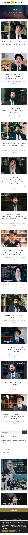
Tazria (2, 456)
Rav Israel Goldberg (20, 257)
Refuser (12, 531)
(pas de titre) (4, 446)
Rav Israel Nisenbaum (20, 115)
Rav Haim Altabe (20, 387)
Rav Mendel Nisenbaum (20, 150)
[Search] (24, 432)
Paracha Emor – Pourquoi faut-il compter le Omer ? (14, 145)
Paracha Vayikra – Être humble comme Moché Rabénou (14, 416)
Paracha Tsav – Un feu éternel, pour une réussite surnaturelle (14, 252)
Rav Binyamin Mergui (20, 354)
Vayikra (14, 49)
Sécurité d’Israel (5, 452)
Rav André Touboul (20, 186)
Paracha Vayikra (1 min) (14, 285)
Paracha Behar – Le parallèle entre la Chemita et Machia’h (13, 76)
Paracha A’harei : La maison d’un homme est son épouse (14, 350)
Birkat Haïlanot (5, 449)
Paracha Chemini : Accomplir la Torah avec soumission (14, 111)
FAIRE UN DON (14, 510)
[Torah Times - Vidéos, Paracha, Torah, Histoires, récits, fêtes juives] (11, 2)
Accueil (4, 12)
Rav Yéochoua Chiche (20, 81)
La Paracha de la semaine (16, 12)
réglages (5, 528)
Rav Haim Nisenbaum (20, 47)
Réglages (20, 531)
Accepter (5, 531)
